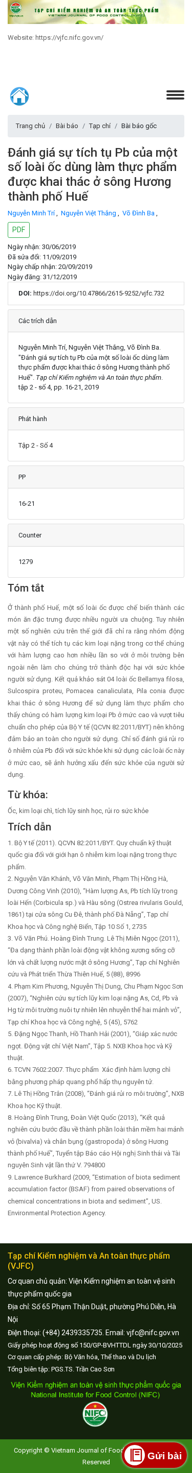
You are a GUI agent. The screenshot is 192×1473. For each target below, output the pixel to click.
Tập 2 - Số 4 (35, 445)
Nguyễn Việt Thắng (89, 213)
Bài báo (67, 126)
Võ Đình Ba (139, 213)
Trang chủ (30, 126)
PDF (18, 230)
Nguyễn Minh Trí (32, 213)
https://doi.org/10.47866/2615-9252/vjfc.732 (98, 293)
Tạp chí (100, 126)
